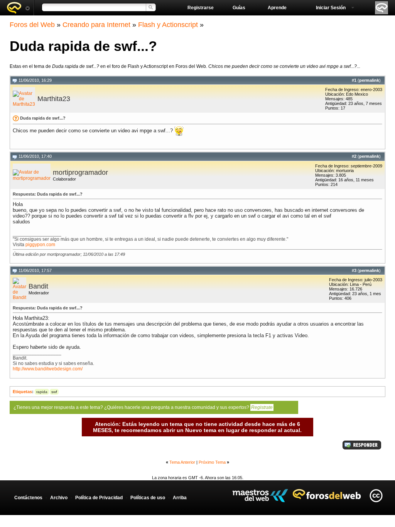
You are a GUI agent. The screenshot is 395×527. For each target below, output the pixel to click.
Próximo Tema (212, 462)
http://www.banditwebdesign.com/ (48, 369)
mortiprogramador (80, 172)
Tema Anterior (182, 462)
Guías (239, 7)
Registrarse (200, 7)
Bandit (38, 286)
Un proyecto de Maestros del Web (260, 495)
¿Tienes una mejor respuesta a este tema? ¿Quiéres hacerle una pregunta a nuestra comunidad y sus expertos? (143, 407)
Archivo (59, 497)
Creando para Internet (96, 25)
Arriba (180, 497)
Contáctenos (28, 497)
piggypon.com (40, 244)
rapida (41, 392)
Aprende (277, 7)
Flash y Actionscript (168, 25)
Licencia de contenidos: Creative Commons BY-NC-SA (376, 495)
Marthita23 (53, 99)
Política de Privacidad (99, 497)
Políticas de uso (147, 497)
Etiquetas (22, 391)
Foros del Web (32, 25)
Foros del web (18, 7)
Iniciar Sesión (331, 7)
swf (54, 392)
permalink (369, 80)
